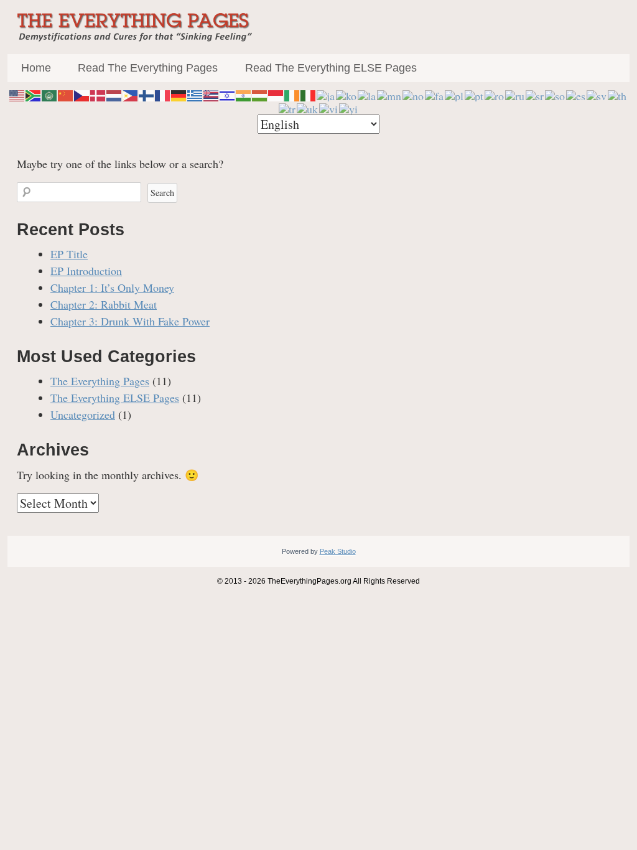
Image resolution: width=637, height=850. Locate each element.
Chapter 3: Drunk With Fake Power (130, 321)
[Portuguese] (475, 93)
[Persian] (435, 93)
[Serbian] (535, 93)
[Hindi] (244, 93)
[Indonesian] (276, 93)
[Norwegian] (413, 93)
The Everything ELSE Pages (114, 397)
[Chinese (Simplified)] (66, 93)
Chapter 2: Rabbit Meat (103, 304)
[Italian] (308, 93)
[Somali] (555, 93)
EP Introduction (86, 270)
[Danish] (98, 93)
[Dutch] (114, 93)
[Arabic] (50, 93)
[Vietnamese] (329, 107)
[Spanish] (576, 93)
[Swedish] (597, 93)
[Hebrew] (228, 93)
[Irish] (292, 93)
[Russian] (515, 93)
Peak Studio (338, 551)
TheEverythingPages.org (309, 581)
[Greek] (195, 93)
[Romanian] (495, 93)
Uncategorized (82, 414)
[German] (179, 93)
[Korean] (347, 93)
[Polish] (455, 93)
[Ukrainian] (308, 107)
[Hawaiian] (211, 93)
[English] (17, 93)
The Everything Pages (99, 380)
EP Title (69, 253)
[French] (163, 93)
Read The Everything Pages (148, 68)
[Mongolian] (389, 93)
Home (36, 68)
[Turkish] (288, 107)
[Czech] (82, 93)
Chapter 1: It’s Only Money (112, 287)
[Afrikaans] (34, 93)
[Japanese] (326, 93)
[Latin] (367, 93)
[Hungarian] (260, 93)
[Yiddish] (349, 107)
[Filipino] (131, 93)
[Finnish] (147, 93)
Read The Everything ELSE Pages (331, 68)
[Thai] (618, 93)
